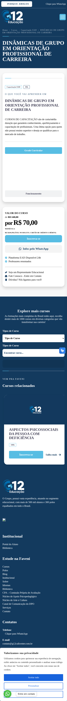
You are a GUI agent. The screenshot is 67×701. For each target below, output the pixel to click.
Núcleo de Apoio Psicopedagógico (19, 596)
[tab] (33, 150)
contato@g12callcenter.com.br (17, 643)
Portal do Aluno (10, 544)
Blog (4, 574)
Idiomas (6, 585)
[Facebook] (3, 513)
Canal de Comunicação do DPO (18, 604)
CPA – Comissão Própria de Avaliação (21, 592)
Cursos (14, 30)
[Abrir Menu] (63, 17)
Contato (6, 611)
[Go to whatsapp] (7, 694)
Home (5, 30)
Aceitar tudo (33, 677)
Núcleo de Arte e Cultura (14, 600)
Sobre (5, 581)
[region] (33, 674)
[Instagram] (9, 513)
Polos (5, 570)
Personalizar (33, 686)
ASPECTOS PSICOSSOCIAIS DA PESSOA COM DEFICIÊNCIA (33, 434)
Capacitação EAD (29, 30)
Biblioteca (7, 548)
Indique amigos (17, 4)
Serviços (6, 607)
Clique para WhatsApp (56, 4)
